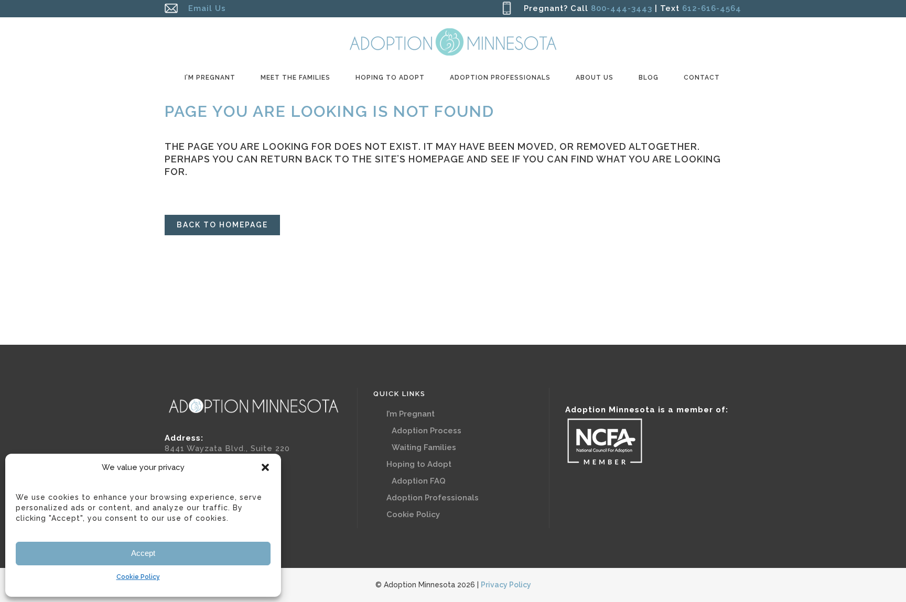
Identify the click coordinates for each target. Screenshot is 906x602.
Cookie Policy (138, 577)
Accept (143, 553)
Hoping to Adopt (418, 464)
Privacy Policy (506, 585)
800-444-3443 (621, 8)
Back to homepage (222, 225)
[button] (265, 467)
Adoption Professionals (432, 497)
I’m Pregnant (410, 414)
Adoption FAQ (419, 481)
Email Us (207, 8)
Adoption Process (426, 430)
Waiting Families (424, 447)
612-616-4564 (710, 8)
